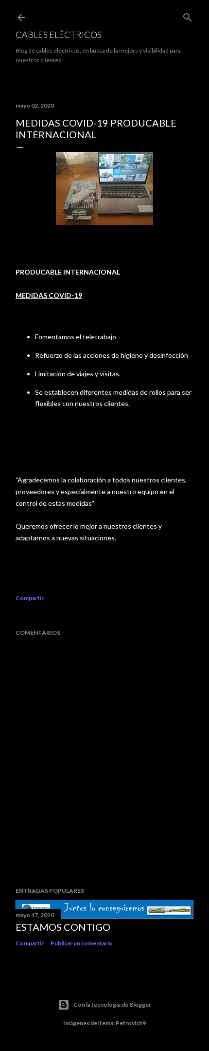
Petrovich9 (131, 1023)
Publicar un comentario (82, 943)
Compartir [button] (30, 598)
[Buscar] (187, 15)
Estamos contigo (63, 927)
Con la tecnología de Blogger (112, 1004)
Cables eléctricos (59, 34)
